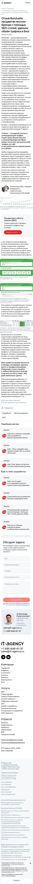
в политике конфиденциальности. (14, 871)
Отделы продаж (7, 694)
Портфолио (5, 668)
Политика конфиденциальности (13, 743)
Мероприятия (6, 680)
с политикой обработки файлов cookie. (12, 865)
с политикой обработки (22, 605)
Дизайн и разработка (9, 706)
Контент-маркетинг (8, 699)
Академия (4, 670)
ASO (2, 704)
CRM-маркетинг (7, 713)
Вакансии (4, 677)
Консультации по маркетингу (12, 711)
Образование (6, 730)
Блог (3, 682)
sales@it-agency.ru (12, 628)
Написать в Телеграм (21, 623)
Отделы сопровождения (10, 696)
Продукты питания (8, 734)
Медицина (5, 727)
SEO (2, 692)
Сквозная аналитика (8, 708)
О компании (5, 673)
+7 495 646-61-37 (12, 631)
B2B (2, 732)
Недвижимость (6, 725)
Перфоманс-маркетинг (9, 701)
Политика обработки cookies (12, 740)
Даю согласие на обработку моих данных (18, 603)
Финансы (4, 723)
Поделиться (8, 408)
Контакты (4, 675)
